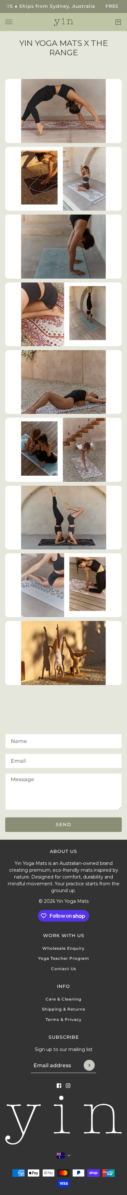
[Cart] (118, 22)
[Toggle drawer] (8, 22)
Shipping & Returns (63, 1009)
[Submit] (89, 1065)
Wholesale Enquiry (63, 948)
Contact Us (63, 968)
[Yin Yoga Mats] (63, 22)
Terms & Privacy (64, 1019)
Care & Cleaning (63, 999)
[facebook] (59, 1085)
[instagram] (68, 1085)
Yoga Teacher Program (63, 958)
